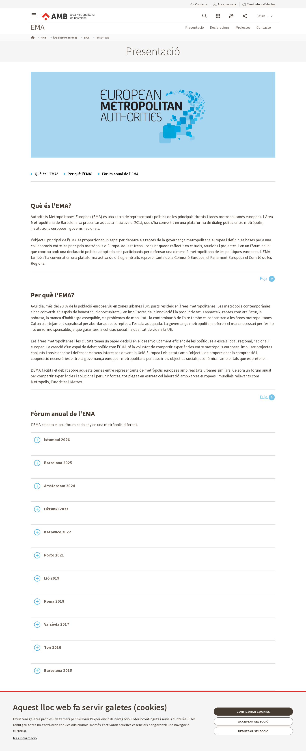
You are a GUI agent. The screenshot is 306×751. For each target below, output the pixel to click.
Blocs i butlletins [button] (231, 16)
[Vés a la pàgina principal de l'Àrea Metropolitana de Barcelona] (68, 15)
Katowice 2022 (57, 532)
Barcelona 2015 (58, 670)
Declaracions (220, 27)
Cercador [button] (204, 16)
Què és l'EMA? (46, 173)
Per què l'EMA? (80, 173)
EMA (38, 27)
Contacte (263, 27)
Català (261, 15)
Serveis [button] (218, 16)
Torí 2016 (52, 647)
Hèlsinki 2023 (56, 508)
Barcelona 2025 (58, 462)
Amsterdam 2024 (59, 485)
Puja (264, 278)
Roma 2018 (54, 601)
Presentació (194, 27)
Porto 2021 (54, 555)
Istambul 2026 (57, 439)
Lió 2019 (51, 578)
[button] (198, 4)
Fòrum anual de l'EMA (120, 173)
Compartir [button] (245, 16)
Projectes (243, 27)
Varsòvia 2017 (56, 624)
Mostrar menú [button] (34, 11)
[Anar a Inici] (32, 37)
